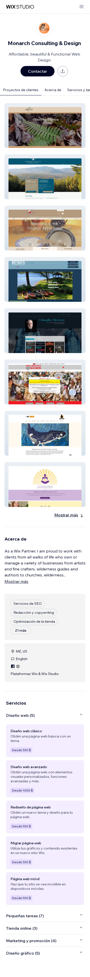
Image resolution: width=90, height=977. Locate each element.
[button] (45, 125)
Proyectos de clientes (20, 90)
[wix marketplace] (20, 7)
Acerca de (52, 90)
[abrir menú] (81, 6)
